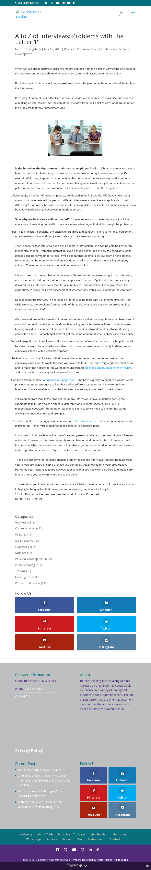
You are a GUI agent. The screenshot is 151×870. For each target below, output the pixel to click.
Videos (66, 839)
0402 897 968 (33, 689)
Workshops (33, 839)
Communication (87, 49)
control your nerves (83, 421)
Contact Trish (23, 696)
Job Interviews (108, 49)
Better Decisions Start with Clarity (39, 769)
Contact (115, 839)
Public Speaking (25, 565)
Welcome (26, 834)
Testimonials (96, 839)
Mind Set (20, 553)
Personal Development (29, 559)
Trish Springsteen (30, 49)
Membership (98, 834)
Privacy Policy (29, 750)
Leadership (22, 547)
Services (51, 839)
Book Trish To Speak (71, 834)
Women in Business (27, 583)
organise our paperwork (60, 379)
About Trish (45, 834)
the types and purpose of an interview (108, 367)
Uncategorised (24, 577)
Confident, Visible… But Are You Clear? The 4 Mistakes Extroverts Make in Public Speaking (44, 780)
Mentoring (119, 834)
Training (20, 571)
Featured (21, 534)
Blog (79, 839)
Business (70, 49)
